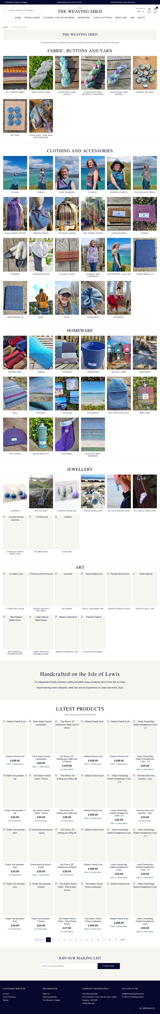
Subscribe (108, 966)
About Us (46, 994)
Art (132, 17)
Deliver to (140, 8)
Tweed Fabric (32, 17)
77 (116, 940)
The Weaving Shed (80, 10)
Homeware (84, 17)
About (141, 17)
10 (98, 940)
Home (18, 17)
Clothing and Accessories (58, 17)
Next (123, 940)
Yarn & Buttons (102, 17)
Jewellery (121, 17)
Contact (6, 994)
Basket (5, 1000)
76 (110, 940)
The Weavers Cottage (51, 1000)
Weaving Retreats (50, 997)
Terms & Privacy (9, 997)
